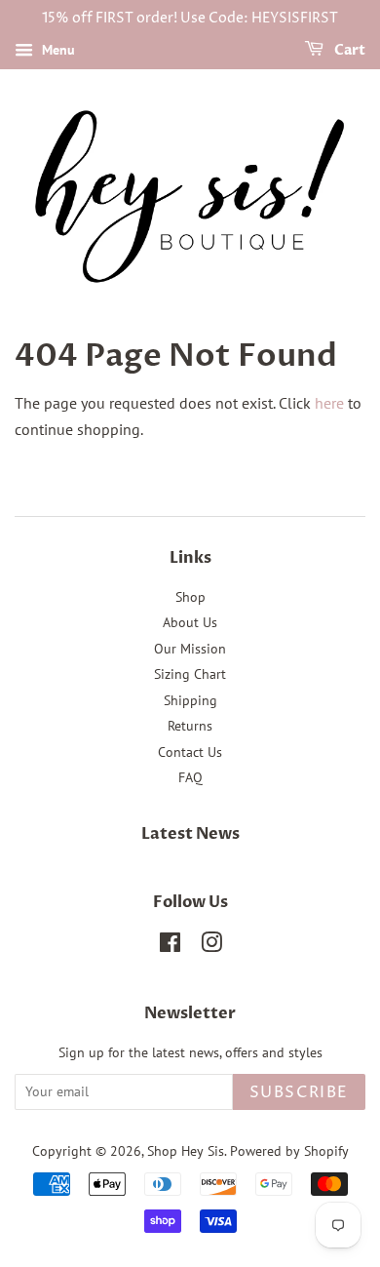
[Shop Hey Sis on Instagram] (211, 946)
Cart (348, 50)
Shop (190, 597)
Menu (56, 50)
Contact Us (190, 752)
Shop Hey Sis (185, 1151)
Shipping (190, 700)
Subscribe (299, 1092)
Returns (190, 725)
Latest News (190, 834)
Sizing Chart (190, 674)
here (329, 403)
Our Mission (190, 648)
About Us (190, 622)
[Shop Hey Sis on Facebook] (170, 946)
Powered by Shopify (289, 1151)
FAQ (190, 777)
